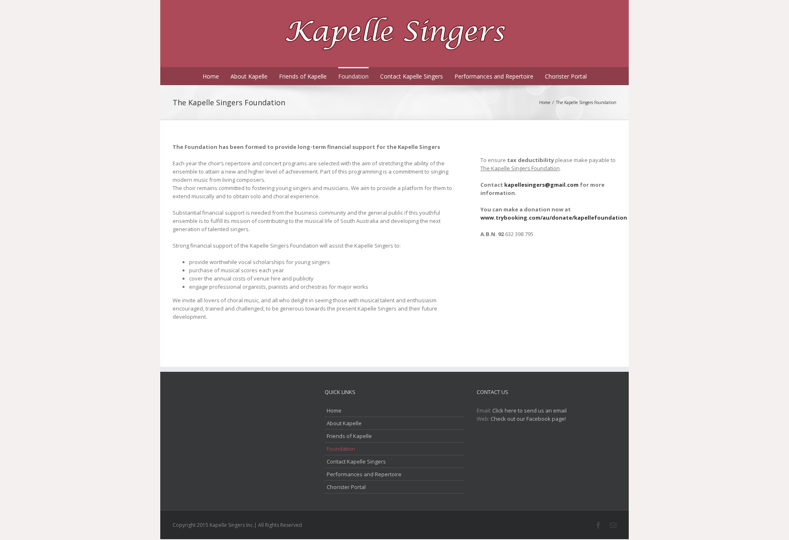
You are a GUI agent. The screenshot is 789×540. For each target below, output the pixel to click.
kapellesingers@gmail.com (541, 184)
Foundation (353, 76)
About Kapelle (249, 76)
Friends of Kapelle (303, 76)
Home (211, 76)
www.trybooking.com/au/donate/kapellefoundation (553, 217)
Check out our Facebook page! (528, 418)
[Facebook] (598, 525)
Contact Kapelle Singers (411, 76)
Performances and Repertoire (493, 76)
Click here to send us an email (529, 410)
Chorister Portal (566, 76)
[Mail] (613, 525)
